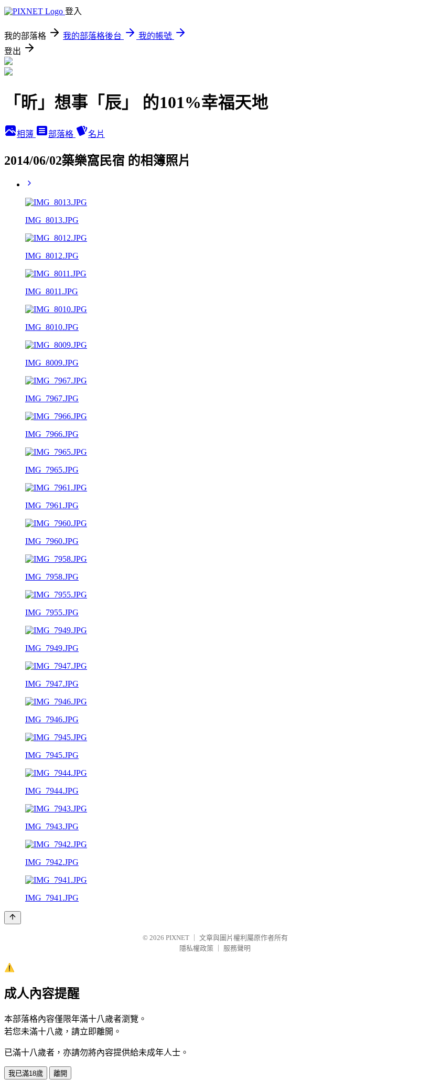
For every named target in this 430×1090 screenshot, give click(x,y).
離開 (60, 1073)
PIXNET (177, 938)
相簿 (26, 134)
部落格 (62, 134)
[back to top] (12, 917)
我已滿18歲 (25, 1073)
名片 (96, 134)
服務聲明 (237, 948)
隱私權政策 (196, 948)
